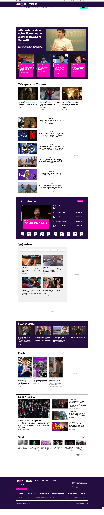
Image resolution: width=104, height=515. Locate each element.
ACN (44, 273)
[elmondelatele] (72, 494)
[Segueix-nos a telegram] (23, 485)
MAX (47, 250)
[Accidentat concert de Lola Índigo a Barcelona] (58, 442)
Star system (38, 7)
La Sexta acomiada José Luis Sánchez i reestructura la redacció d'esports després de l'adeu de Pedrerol (60, 69)
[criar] (82, 494)
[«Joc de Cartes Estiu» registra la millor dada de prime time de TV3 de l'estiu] (27, 161)
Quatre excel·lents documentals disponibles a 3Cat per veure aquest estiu (52, 292)
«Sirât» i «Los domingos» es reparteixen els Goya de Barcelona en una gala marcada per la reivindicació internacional (33, 424)
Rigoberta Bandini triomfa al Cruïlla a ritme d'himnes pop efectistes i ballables (69, 449)
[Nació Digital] (28, 4)
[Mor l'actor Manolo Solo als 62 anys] (78, 330)
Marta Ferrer (42, 109)
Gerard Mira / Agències (24, 72)
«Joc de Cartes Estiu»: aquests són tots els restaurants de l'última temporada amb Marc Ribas (51, 187)
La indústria (51, 7)
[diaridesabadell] (31, 494)
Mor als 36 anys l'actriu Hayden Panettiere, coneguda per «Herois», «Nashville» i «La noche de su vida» (25, 340)
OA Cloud (86, 503)
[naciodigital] (21, 494)
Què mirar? (44, 7)
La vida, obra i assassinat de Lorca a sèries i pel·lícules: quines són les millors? (51, 122)
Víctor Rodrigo (21, 107)
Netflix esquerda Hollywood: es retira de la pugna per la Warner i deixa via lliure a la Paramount (77, 425)
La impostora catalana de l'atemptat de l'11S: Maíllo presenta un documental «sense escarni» (52, 270)
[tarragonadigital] (58, 494)
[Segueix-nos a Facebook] (17, 485)
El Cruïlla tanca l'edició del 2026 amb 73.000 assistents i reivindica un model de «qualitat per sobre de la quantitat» (81, 451)
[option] (28, 98)
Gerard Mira (57, 73)
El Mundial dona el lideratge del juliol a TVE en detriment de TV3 (51, 174)
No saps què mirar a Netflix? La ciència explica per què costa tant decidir (31, 270)
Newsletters (73, 0)
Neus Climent (74, 71)
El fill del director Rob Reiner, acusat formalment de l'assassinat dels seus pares (43, 339)
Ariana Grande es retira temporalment (22, 448)
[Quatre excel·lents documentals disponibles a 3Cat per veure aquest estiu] (53, 282)
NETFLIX (23, 250)
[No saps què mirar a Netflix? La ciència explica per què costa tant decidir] (31, 260)
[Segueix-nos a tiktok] (26, 485)
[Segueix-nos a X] (19, 485)
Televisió (28, 7)
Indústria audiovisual (73, 399)
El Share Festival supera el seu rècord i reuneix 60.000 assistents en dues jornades (46, 450)
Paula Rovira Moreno (22, 386)
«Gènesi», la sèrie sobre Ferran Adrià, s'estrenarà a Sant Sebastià (30, 35)
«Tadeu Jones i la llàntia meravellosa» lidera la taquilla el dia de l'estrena (43, 67)
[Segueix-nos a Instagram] (21, 485)
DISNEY (54, 250)
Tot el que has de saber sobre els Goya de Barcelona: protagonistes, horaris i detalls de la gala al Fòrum (77, 415)
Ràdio (32, 7)
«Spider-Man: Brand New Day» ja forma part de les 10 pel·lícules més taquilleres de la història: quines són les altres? (31, 292)
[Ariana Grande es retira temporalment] (23, 442)
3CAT (40, 250)
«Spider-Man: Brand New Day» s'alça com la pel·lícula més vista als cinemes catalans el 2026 (26, 68)
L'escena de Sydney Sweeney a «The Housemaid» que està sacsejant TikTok (55, 382)
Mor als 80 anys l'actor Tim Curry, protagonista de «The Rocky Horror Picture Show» (78, 67)
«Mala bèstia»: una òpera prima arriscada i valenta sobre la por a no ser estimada (27, 104)
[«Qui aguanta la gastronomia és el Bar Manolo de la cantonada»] (25, 367)
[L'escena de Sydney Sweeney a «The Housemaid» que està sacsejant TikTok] (56, 367)
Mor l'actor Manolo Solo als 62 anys (78, 338)
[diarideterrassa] (44, 494)
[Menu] (17, 8)
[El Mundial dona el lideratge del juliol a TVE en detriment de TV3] (27, 174)
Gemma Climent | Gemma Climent (55, 386)
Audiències (22, 7)
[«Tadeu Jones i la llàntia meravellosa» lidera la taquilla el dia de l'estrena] (43, 61)
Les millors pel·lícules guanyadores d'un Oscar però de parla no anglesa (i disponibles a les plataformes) (51, 148)
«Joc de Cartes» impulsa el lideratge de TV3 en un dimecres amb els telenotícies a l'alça (35, 223)
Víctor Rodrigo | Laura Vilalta (23, 429)
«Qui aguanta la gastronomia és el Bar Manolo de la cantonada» (24, 383)
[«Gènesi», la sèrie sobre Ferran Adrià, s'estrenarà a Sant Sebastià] (66, 40)
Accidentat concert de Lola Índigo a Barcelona (57, 448)
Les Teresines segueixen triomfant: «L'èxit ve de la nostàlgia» (40, 382)
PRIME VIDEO (32, 250)
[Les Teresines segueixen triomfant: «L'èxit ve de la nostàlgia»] (40, 367)
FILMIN (61, 250)
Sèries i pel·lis (21, 43)
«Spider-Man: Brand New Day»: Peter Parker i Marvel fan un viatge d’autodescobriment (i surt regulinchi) (50, 105)
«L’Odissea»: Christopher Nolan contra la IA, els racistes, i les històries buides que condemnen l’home (71, 105)
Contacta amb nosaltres (21, 488)
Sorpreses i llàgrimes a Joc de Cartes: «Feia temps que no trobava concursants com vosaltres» (30, 47)
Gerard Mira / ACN (41, 71)
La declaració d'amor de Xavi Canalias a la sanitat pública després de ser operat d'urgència (59, 339)
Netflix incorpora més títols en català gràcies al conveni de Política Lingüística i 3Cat (51, 135)
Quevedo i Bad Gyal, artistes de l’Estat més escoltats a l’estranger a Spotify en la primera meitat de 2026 (34, 450)
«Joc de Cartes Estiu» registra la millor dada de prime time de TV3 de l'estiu (51, 161)
